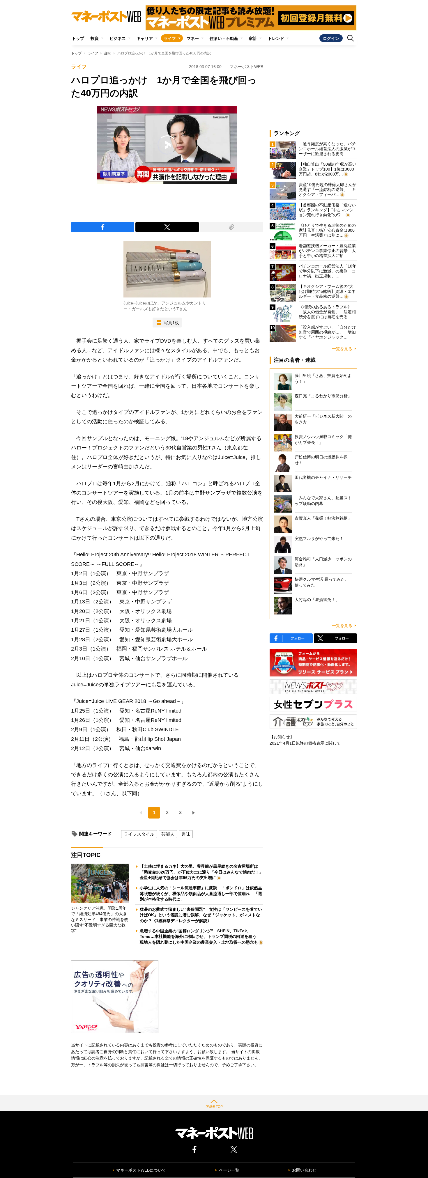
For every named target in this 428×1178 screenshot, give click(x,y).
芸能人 (167, 834)
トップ (78, 38)
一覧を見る (342, 349)
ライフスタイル (139, 834)
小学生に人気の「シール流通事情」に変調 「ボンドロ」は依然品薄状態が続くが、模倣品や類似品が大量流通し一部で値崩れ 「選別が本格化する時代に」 (201, 893)
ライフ (170, 38)
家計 (253, 38)
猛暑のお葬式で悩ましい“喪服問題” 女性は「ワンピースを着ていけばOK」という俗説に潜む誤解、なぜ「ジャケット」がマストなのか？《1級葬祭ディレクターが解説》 (201, 915)
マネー (193, 38)
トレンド (276, 38)
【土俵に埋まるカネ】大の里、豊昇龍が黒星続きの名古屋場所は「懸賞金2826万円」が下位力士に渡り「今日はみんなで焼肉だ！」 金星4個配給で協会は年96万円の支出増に (203, 872)
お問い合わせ (304, 1170)
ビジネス (117, 38)
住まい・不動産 (224, 38)
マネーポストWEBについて (141, 1170)
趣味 (107, 53)
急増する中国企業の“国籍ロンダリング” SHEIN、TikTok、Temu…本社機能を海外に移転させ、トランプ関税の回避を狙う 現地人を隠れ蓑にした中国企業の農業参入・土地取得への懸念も (200, 937)
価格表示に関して (324, 743)
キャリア (145, 38)
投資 (95, 38)
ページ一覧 (229, 1170)
